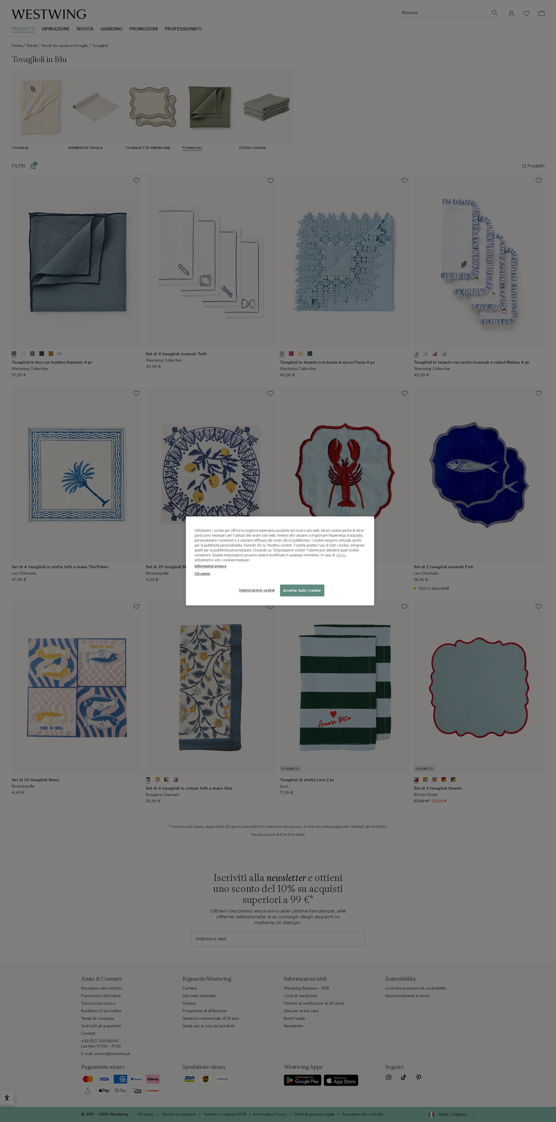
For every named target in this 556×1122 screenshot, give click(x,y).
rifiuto (341, 555)
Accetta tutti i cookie (302, 590)
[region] (280, 560)
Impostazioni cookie (257, 590)
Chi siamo (202, 573)
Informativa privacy (210, 566)
